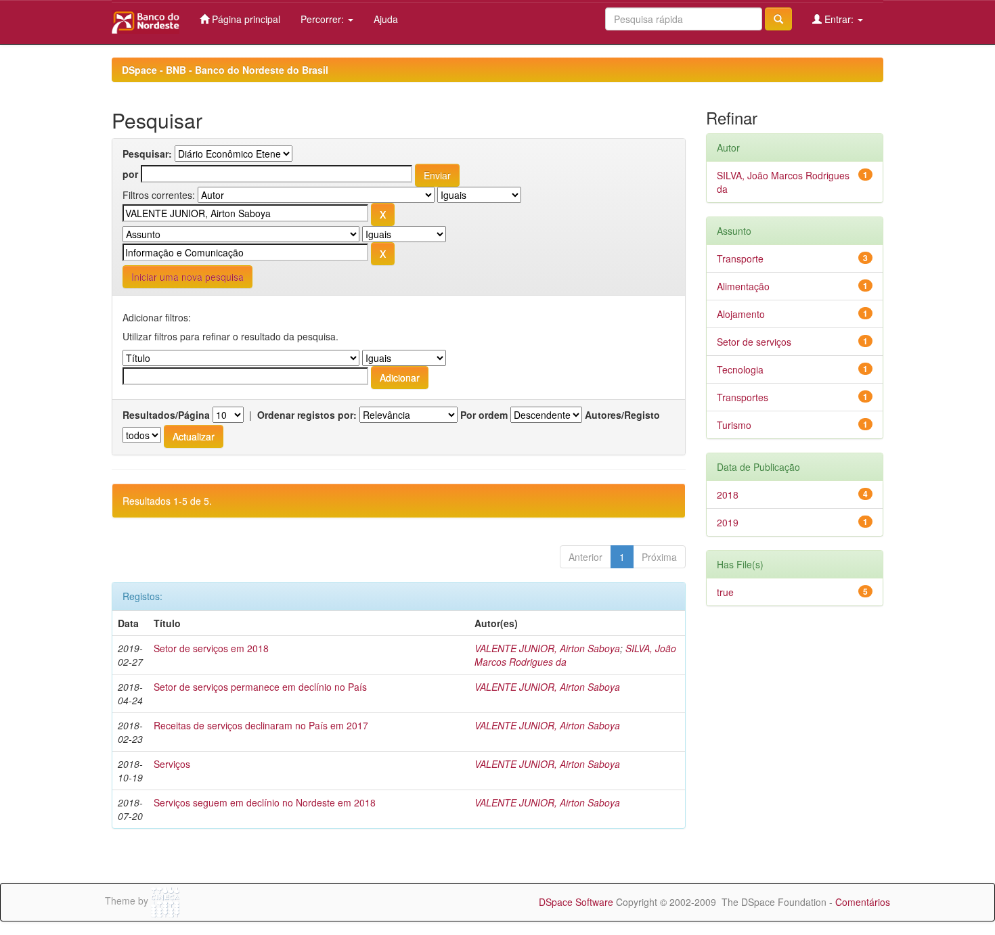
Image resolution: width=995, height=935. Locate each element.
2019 (727, 522)
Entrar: (839, 19)
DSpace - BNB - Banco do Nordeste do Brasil (225, 69)
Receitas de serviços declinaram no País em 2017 (261, 725)
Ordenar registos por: (307, 414)
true (725, 592)
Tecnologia (740, 369)
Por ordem (484, 414)
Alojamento (741, 314)
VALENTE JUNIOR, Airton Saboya (547, 648)
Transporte (740, 258)
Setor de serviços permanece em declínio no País (260, 686)
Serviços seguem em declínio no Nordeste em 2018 (265, 802)
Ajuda (386, 19)
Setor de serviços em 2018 (211, 648)
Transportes (742, 397)
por (130, 174)
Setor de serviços (754, 341)
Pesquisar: (147, 153)
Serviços (172, 764)
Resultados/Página (166, 414)
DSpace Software (576, 902)
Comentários (862, 902)
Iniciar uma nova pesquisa (187, 276)
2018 (727, 494)
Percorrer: (324, 19)
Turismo (734, 425)
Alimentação (743, 286)
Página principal (244, 19)
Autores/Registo (622, 414)
